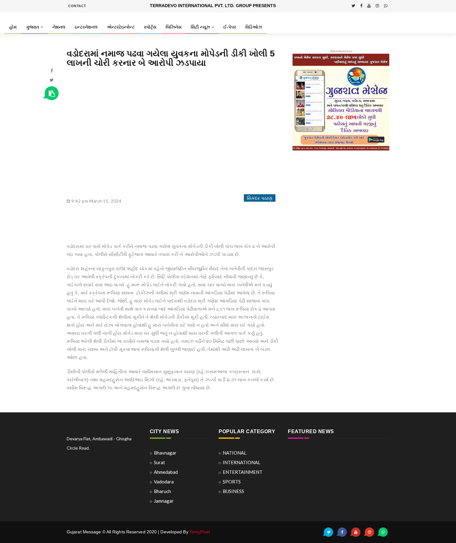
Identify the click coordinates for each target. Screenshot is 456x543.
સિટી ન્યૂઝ (201, 27)
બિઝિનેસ (173, 27)
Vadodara (164, 481)
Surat (159, 462)
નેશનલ (58, 27)
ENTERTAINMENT (242, 472)
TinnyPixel (200, 531)
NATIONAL (234, 452)
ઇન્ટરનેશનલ (86, 27)
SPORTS (232, 481)
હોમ (13, 27)
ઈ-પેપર (229, 27)
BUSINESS (233, 491)
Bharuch (162, 491)
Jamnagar (164, 501)
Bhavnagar (165, 452)
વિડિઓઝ (253, 27)
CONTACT (77, 6)
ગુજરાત (33, 27)
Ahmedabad (166, 472)
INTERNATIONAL (241, 462)
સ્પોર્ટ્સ (150, 27)
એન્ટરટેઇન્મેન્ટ (121, 27)
